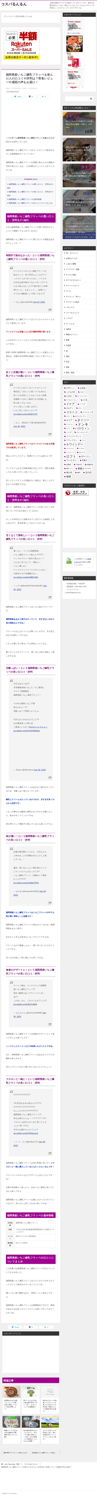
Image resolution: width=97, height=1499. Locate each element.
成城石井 (90, 464)
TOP (11, 1464)
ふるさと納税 (71, 264)
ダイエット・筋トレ (73, 296)
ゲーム (68, 291)
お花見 (83, 388)
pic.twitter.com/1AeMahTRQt (26, 883)
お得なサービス (72, 258)
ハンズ (69, 432)
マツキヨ (81, 448)
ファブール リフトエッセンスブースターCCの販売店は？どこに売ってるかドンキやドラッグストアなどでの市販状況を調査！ (80, 227)
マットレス (70, 324)
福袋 (68, 476)
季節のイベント (72, 334)
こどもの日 (70, 392)
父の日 (88, 472)
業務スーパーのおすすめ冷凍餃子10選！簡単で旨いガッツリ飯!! (11, 1434)
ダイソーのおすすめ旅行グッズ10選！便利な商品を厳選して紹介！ (80, 124)
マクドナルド (70, 448)
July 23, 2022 (39, 302)
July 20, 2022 (19, 426)
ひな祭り (69, 396)
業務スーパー (84, 468)
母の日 (69, 472)
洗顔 (67, 356)
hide (35, 179)
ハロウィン (82, 428)
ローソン (86, 456)
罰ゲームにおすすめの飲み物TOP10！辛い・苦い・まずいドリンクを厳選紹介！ (30, 1404)
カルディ (69, 408)
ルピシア (82, 452)
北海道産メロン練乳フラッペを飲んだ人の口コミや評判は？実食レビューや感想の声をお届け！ (46, 1453)
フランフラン (71, 440)
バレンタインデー (83, 432)
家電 (67, 340)
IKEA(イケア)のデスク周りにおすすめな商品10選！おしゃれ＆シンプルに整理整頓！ (80, 202)
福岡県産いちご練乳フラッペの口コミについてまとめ (29, 203)
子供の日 (79, 464)
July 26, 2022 (40, 770)
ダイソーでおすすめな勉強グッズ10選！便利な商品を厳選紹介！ (79, 176)
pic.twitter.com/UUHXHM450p (26, 731)
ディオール (69, 424)
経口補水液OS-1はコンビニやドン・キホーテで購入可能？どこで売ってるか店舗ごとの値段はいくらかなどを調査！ (30, 1436)
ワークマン (71, 460)
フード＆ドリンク (12, 92)
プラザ (84, 440)
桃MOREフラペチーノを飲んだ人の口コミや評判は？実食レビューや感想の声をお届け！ (17, 1453)
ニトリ (68, 428)
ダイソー (83, 420)
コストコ (72, 412)
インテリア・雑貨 (72, 269)
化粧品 (68, 329)
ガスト (80, 408)
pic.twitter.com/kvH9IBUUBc (25, 577)
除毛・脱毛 (70, 372)
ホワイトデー (74, 444)
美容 (67, 367)
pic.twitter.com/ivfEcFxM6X (25, 1004)
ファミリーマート (73, 436)
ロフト (71, 456)
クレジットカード (72, 285)
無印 (78, 472)
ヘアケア (69, 318)
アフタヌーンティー (72, 400)
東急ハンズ (69, 468)
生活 (67, 362)
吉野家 (68, 464)
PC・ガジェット (72, 253)
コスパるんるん (14, 4)
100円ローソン (70, 388)
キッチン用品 (71, 275)
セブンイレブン (80, 416)
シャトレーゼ (88, 412)
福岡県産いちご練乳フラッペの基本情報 (24, 199)
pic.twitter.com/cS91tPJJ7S (25, 414)
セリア (69, 420)
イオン (86, 400)
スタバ (68, 416)
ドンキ (83, 424)
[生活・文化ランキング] (77, 494)
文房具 (68, 345)
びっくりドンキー (82, 396)
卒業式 (84, 460)
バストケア (70, 307)
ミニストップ (70, 452)
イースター (83, 404)
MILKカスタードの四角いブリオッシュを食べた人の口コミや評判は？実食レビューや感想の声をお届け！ (50, 1406)
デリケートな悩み (72, 302)
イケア (70, 404)
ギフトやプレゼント (73, 280)
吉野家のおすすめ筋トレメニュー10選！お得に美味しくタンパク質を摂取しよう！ (11, 1405)
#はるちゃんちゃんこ (38, 727)
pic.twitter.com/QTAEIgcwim (25, 1133)
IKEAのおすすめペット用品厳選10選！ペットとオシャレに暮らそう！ (79, 150)
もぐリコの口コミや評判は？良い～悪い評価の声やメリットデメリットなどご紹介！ (49, 1435)
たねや (82, 392)
